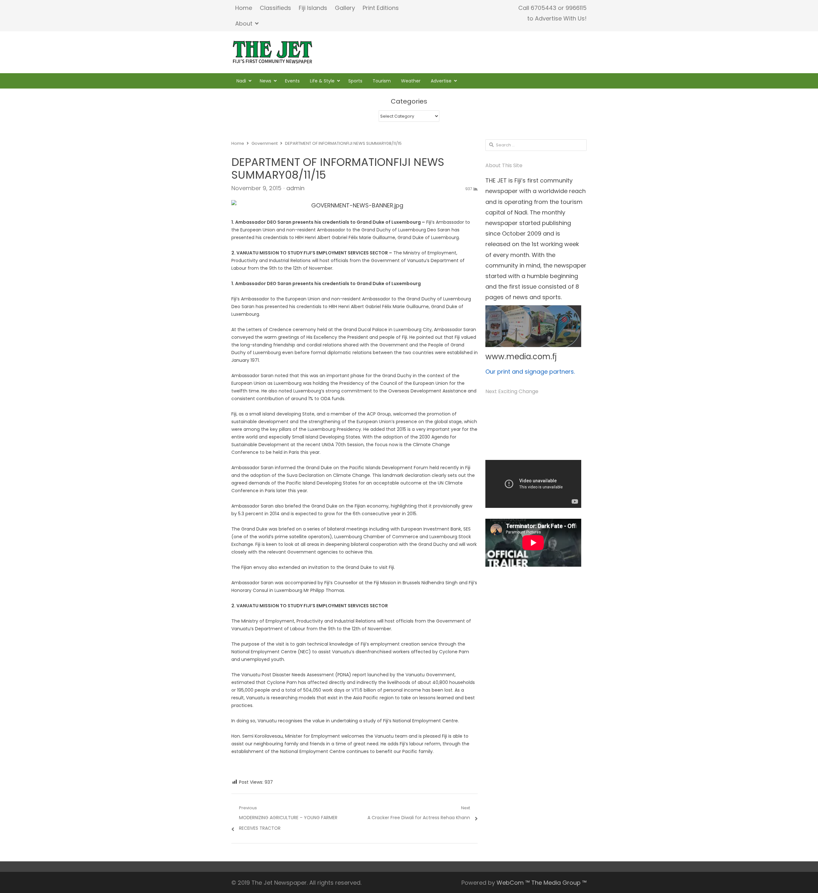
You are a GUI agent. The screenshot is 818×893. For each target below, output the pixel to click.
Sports (355, 81)
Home (243, 8)
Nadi (241, 81)
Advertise (441, 81)
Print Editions (381, 8)
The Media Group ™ (559, 883)
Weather (411, 81)
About (243, 23)
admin (295, 188)
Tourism (382, 81)
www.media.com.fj (521, 356)
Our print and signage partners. (530, 372)
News (265, 81)
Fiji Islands (313, 8)
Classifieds (275, 8)
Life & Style (322, 81)
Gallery (345, 8)
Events (292, 81)
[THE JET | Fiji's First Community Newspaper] (273, 52)
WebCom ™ (513, 883)
